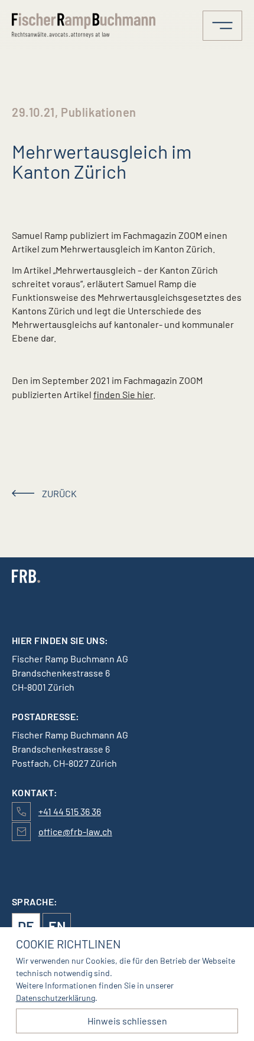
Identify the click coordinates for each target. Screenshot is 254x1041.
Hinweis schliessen (127, 1020)
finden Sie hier (123, 394)
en (57, 926)
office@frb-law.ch (75, 831)
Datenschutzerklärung (55, 998)
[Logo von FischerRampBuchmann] (85, 25)
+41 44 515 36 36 (69, 811)
